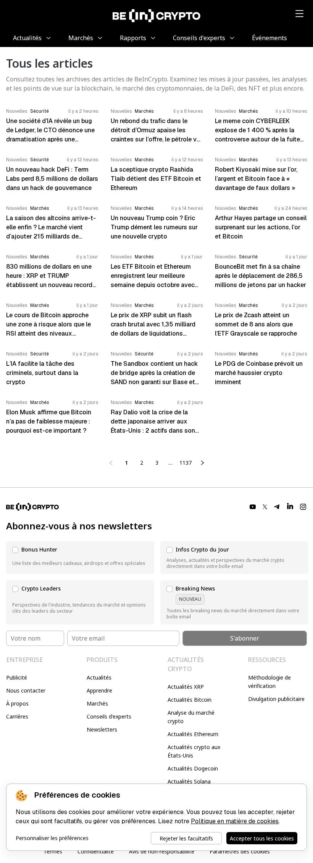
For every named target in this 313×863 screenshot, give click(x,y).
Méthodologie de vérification (269, 681)
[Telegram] (277, 507)
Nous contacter (25, 690)
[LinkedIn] (290, 507)
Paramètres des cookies (240, 851)
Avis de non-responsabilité (161, 851)
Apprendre (99, 690)
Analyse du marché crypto (191, 717)
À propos (17, 703)
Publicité (16, 677)
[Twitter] (265, 507)
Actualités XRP (186, 686)
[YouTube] (253, 507)
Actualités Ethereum (193, 734)
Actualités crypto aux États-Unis (194, 751)
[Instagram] (303, 507)
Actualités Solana (189, 781)
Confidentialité (95, 851)
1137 (185, 462)
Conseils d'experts (109, 716)
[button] (80, 557)
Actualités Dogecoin (193, 768)
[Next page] (202, 463)
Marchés (97, 703)
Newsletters (102, 729)
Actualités (99, 677)
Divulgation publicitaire (276, 698)
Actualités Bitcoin (189, 699)
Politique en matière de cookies (235, 821)
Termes (53, 851)
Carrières (17, 716)
